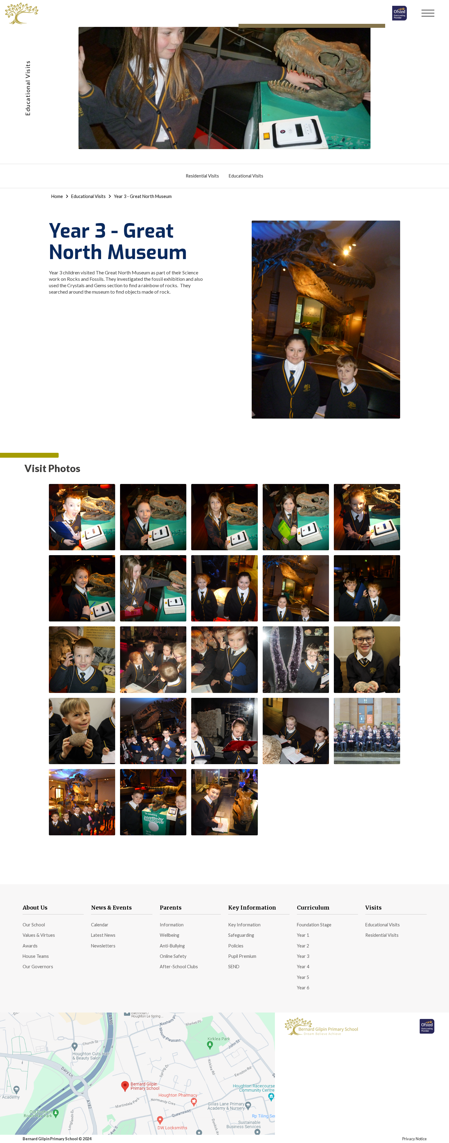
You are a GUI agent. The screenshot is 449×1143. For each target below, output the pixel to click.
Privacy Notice (414, 1138)
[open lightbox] (82, 517)
